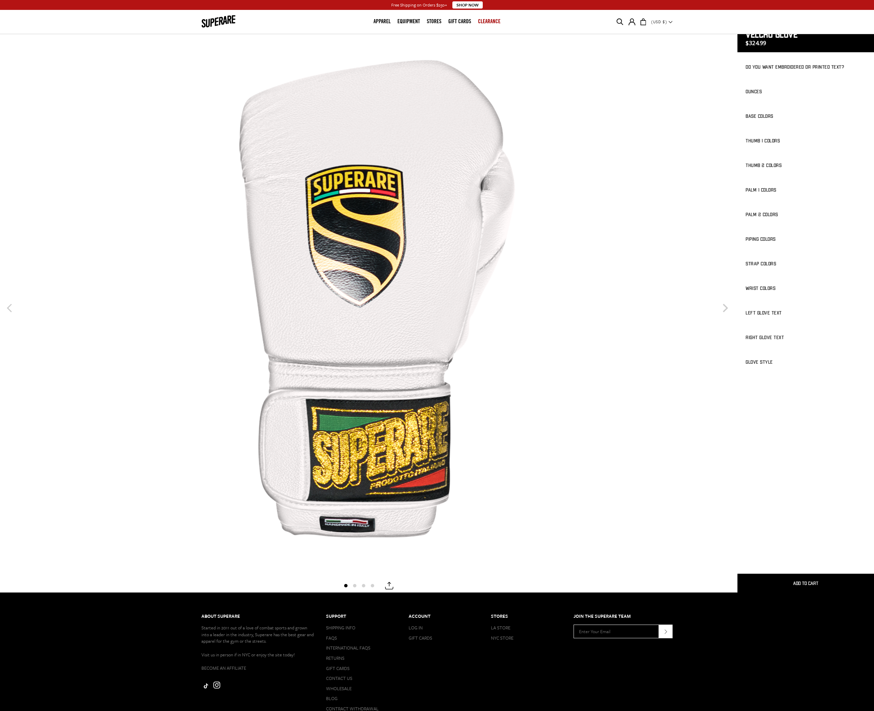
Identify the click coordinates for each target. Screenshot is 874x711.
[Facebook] (204, 686)
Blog (332, 698)
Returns (335, 658)
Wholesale (339, 688)
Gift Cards (459, 22)
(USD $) (659, 22)
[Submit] (666, 631)
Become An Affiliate (223, 668)
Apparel (382, 22)
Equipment (408, 22)
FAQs (331, 638)
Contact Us (339, 678)
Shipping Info (340, 627)
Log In (416, 627)
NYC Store (502, 638)
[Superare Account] (632, 23)
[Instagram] (216, 686)
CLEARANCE (489, 22)
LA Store (500, 627)
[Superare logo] (229, 22)
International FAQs (348, 647)
